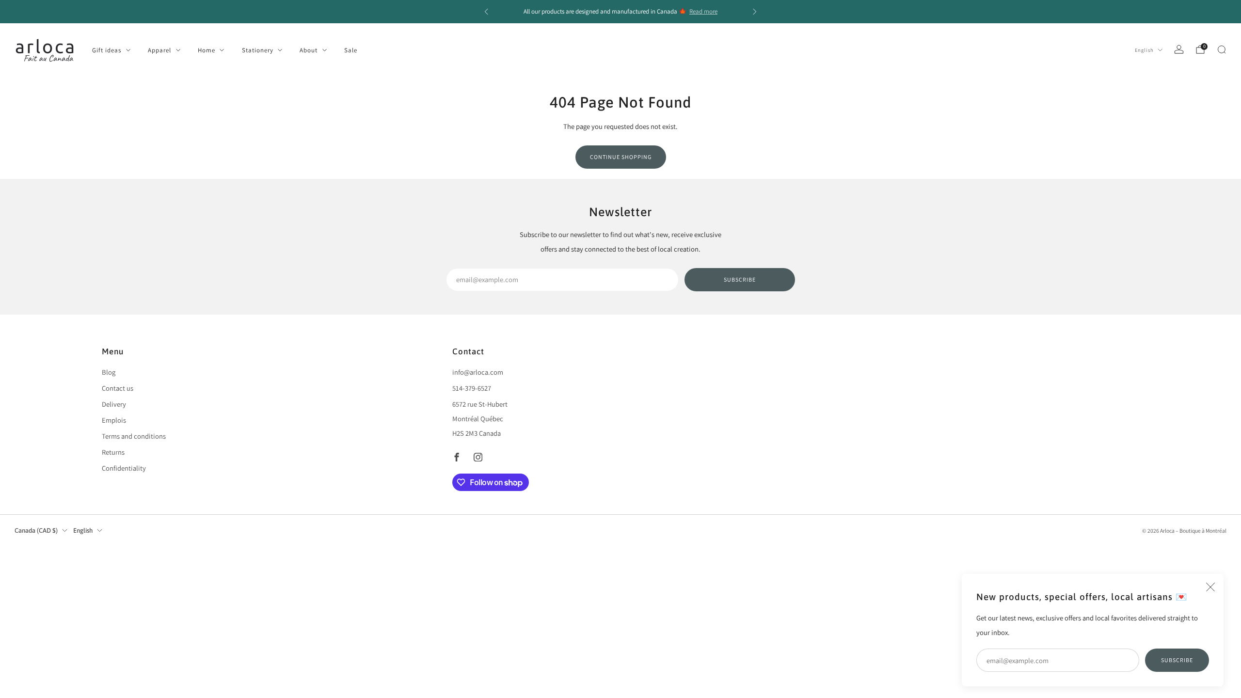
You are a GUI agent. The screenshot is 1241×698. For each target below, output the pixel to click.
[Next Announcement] (754, 11)
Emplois (114, 420)
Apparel (159, 50)
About (309, 50)
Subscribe (1177, 660)
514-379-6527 (471, 388)
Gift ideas (106, 50)
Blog (108, 372)
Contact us (117, 388)
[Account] (1179, 49)
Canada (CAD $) (36, 530)
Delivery (114, 404)
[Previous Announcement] (486, 11)
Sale (350, 50)
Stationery (257, 50)
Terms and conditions (134, 436)
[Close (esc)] (1210, 587)
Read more (703, 11)
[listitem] (620, 11)
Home (206, 50)
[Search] (1221, 49)
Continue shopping (621, 156)
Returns (113, 452)
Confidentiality (124, 468)
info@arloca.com (477, 372)
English (1144, 50)
